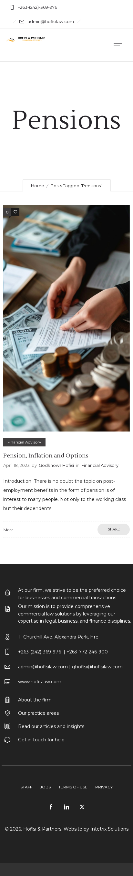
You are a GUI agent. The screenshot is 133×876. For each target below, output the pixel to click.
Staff (26, 787)
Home (37, 185)
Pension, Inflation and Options (45, 455)
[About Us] (66, 700)
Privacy (104, 787)
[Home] (25, 40)
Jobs (45, 787)
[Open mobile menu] (120, 45)
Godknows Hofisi (56, 465)
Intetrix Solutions (109, 829)
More (8, 530)
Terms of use (72, 787)
